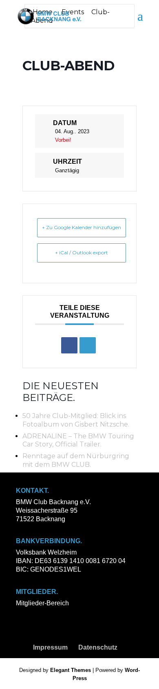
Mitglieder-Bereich (42, 603)
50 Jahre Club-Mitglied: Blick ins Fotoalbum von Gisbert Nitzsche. (75, 420)
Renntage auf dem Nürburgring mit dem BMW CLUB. (75, 460)
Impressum (50, 647)
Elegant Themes (70, 670)
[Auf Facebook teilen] (69, 345)
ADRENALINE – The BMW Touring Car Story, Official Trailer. (78, 440)
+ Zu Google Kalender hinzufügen (81, 227)
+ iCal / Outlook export (81, 252)
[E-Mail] (88, 345)
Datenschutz (97, 647)
